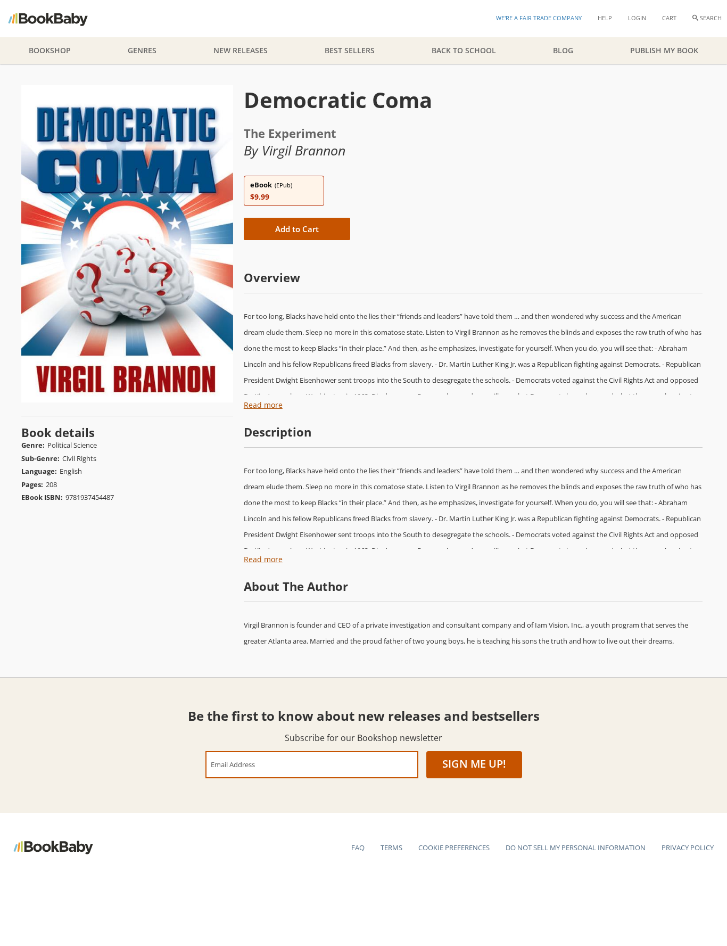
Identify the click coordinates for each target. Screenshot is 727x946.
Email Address (233, 764)
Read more (263, 405)
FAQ (358, 847)
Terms (391, 847)
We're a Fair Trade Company (539, 18)
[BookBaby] (57, 18)
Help (605, 18)
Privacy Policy (688, 847)
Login (637, 18)
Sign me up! (474, 763)
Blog (563, 50)
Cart (669, 18)
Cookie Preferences (454, 847)
